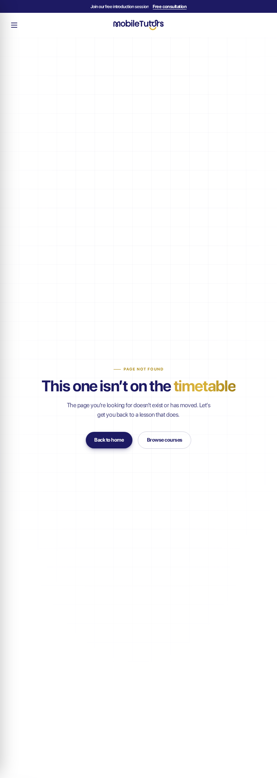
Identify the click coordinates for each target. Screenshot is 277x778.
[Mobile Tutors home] (138, 25)
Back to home (109, 440)
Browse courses (164, 440)
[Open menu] (14, 25)
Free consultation (169, 6)
